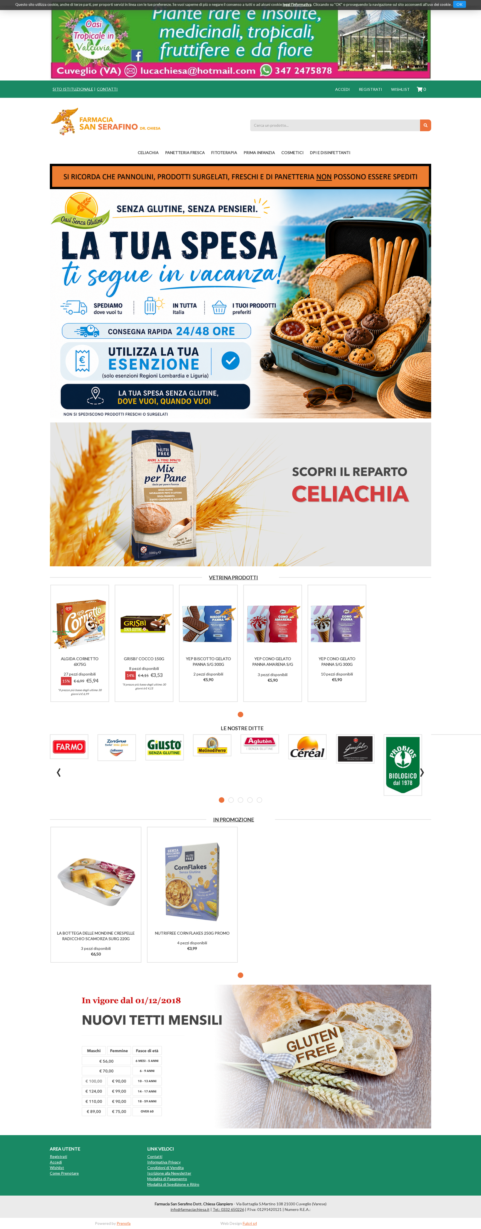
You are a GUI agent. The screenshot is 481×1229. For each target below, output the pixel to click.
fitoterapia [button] (224, 152)
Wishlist (400, 89)
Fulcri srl (250, 1223)
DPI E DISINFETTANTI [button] (330, 152)
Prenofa (124, 1223)
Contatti (107, 89)
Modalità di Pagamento (167, 1178)
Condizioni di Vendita (165, 1167)
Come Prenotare (64, 1173)
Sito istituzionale (73, 89)
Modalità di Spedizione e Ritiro (173, 1184)
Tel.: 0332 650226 (228, 1209)
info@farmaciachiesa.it (190, 1209)
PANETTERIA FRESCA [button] (185, 152)
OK (460, 4)
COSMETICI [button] (292, 152)
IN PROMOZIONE (233, 819)
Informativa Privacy (164, 1162)
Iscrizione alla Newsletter (169, 1173)
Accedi (342, 89)
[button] (240, 714)
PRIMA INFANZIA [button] (259, 152)
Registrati (370, 89)
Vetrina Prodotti (233, 577)
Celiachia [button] (148, 152)
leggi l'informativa (297, 4)
